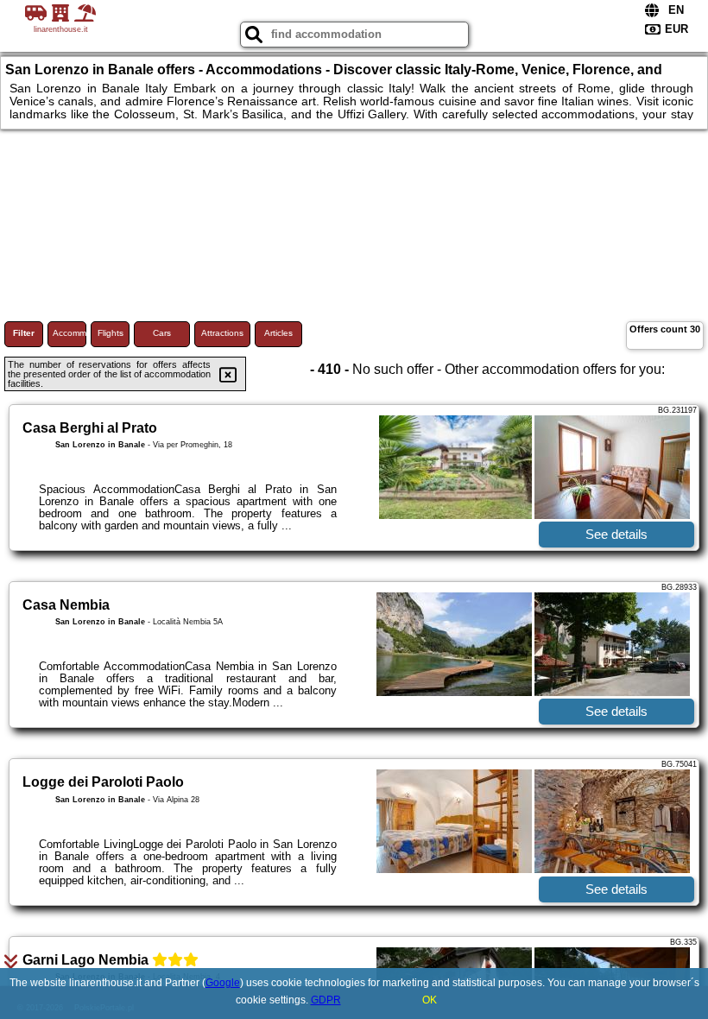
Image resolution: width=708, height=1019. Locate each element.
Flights (110, 333)
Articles (278, 333)
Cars (162, 333)
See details (616, 534)
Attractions (222, 333)
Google (222, 983)
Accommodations (69, 333)
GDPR (326, 1000)
